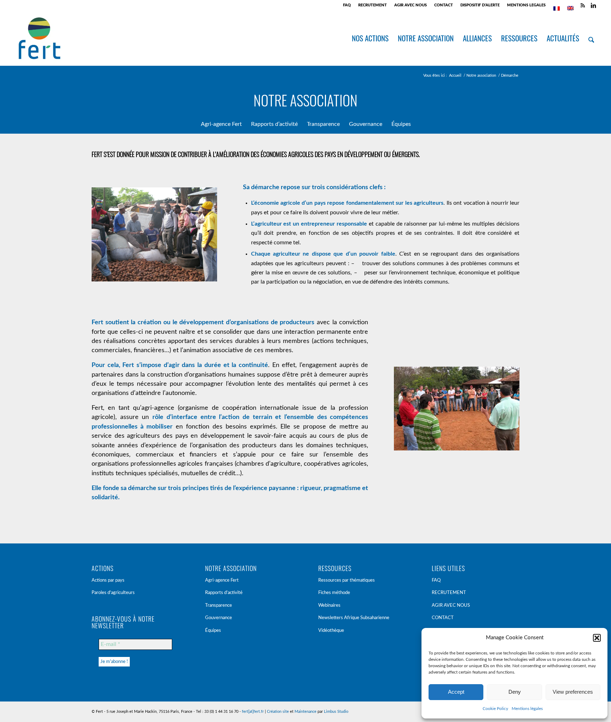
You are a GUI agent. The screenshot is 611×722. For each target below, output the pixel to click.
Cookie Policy (495, 708)
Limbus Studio (336, 712)
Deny (514, 692)
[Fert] (39, 38)
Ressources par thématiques (346, 580)
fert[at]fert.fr (253, 712)
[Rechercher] (591, 38)
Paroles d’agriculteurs (113, 592)
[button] (596, 637)
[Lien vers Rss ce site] (582, 5)
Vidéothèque (331, 630)
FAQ (347, 5)
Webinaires (329, 605)
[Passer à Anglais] (570, 8)
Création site (278, 712)
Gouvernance (218, 618)
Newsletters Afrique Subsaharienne (353, 618)
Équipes (213, 630)
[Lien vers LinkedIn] (593, 5)
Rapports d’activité (224, 592)
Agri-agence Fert (222, 580)
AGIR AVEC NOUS (410, 5)
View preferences (573, 692)
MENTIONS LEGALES (526, 5)
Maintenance (305, 712)
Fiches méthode (334, 592)
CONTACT (443, 5)
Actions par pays (108, 580)
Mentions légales (527, 708)
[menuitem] (347, 5)
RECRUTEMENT (372, 5)
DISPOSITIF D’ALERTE (480, 5)
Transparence (218, 605)
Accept (456, 692)
